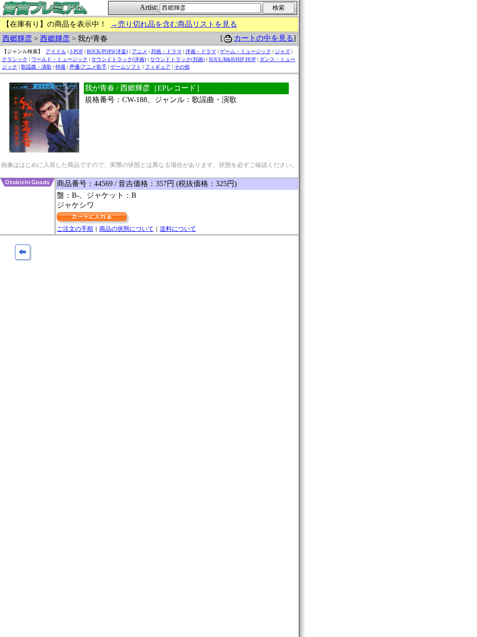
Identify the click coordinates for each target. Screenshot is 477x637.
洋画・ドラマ (200, 51)
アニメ (139, 51)
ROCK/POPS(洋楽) (107, 51)
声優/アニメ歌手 (88, 66)
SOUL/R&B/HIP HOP (232, 59)
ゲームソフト (125, 66)
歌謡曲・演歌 (36, 66)
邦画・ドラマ (166, 51)
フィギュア (157, 66)
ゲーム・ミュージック (245, 51)
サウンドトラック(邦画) (177, 59)
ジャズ (282, 51)
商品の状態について (126, 228)
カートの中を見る (263, 38)
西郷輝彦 (17, 38)
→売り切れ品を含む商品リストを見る (173, 24)
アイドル (56, 51)
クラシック (14, 59)
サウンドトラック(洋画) (118, 59)
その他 (182, 66)
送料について (178, 228)
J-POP (76, 51)
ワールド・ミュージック (59, 59)
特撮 (60, 66)
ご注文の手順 (75, 228)
